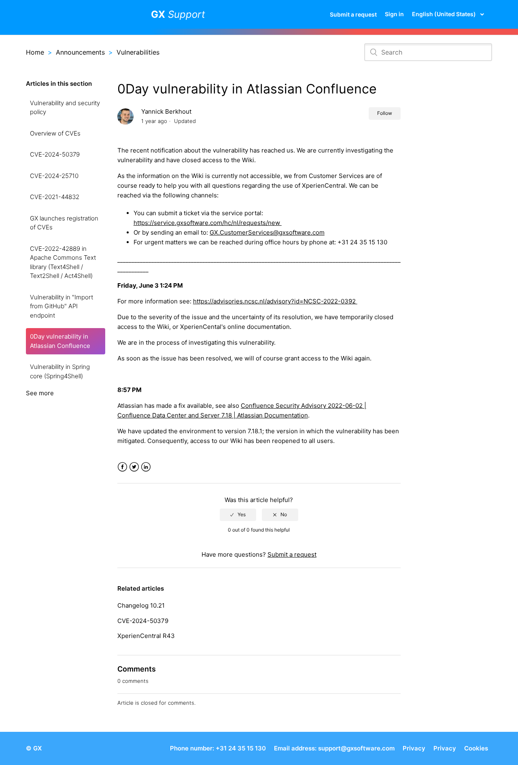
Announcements (80, 52)
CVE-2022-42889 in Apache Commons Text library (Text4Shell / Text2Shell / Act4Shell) (63, 262)
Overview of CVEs (55, 133)
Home (35, 52)
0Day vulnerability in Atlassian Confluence (60, 341)
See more (40, 393)
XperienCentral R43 (146, 636)
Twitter (134, 467)
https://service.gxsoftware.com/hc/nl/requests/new (208, 223)
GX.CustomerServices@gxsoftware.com (267, 232)
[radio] (238, 515)
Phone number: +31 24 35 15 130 (218, 748)
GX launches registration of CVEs (64, 222)
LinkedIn (146, 467)
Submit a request (353, 14)
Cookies (476, 748)
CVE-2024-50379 (55, 154)
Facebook (122, 467)
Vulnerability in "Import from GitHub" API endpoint (61, 306)
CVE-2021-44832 (54, 197)
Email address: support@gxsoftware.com (334, 748)
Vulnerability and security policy (65, 107)
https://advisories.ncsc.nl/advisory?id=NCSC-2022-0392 (275, 301)
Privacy (414, 748)
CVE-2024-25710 (54, 176)
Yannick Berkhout (166, 111)
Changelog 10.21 (141, 605)
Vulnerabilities (138, 52)
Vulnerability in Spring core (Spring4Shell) (60, 371)
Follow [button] (384, 113)
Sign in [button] (394, 14)
